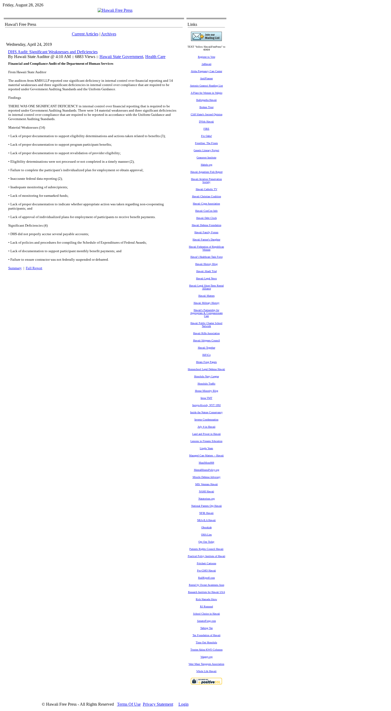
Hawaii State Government (121, 56)
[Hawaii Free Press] (115, 10)
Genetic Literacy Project (206, 150)
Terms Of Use (129, 704)
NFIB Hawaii (206, 513)
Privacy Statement (158, 704)
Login (183, 704)
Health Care (155, 56)
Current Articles (85, 34)
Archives (108, 34)
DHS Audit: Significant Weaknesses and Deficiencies (53, 52)
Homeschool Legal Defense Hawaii (206, 369)
